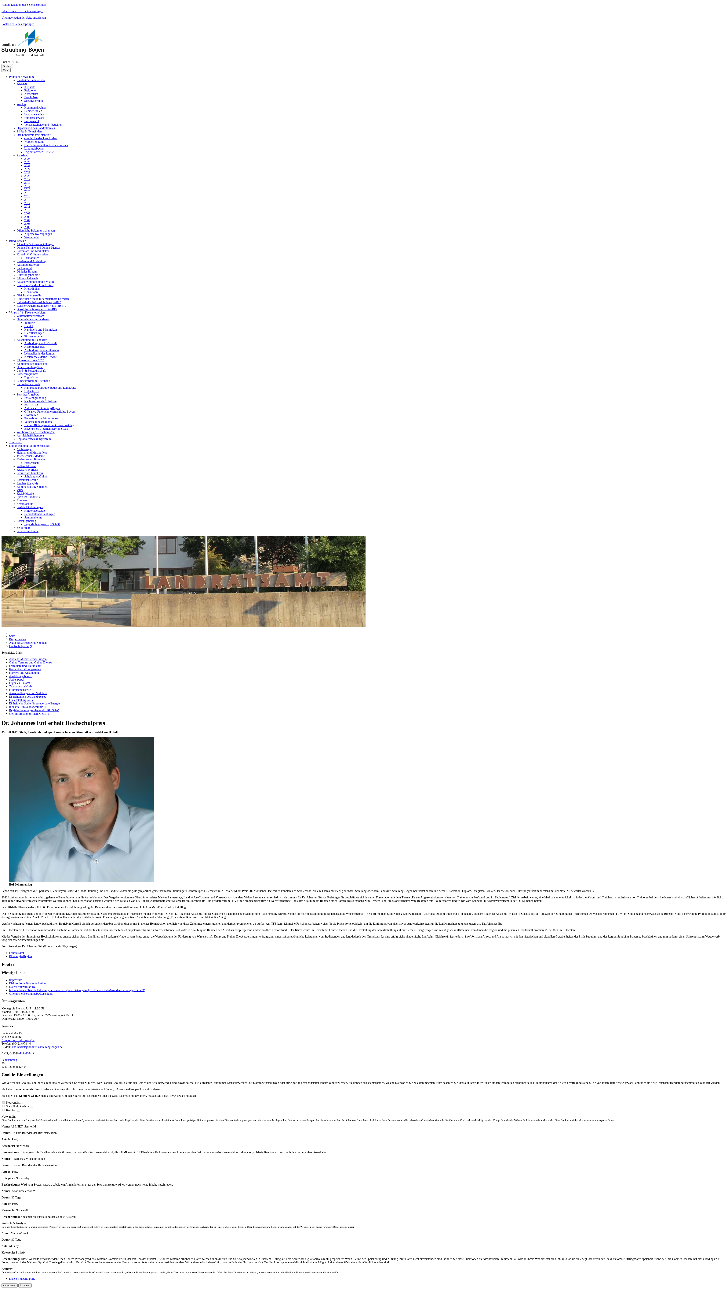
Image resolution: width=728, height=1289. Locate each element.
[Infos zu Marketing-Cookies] (31, 1107)
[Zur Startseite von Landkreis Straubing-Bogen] (27, 55)
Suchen (6, 62)
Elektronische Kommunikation (27, 983)
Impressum (15, 980)
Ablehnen (25, 1285)
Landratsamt (16, 952)
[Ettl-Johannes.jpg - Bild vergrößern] (81, 881)
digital (26, 1053)
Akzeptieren (9, 1285)
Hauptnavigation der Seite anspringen (24, 4)
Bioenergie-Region (20, 956)
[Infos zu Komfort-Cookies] (18, 1111)
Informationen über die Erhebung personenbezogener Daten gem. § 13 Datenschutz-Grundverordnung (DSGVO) (77, 990)
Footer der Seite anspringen (18, 24)
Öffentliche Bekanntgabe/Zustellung (31, 993)
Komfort (11, 1110)
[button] (22, 76)
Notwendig (13, 1102)
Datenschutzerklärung (22, 986)
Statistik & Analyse (17, 1106)
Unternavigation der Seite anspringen (24, 17)
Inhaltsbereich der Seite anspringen (22, 11)
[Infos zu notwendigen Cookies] (21, 1103)
